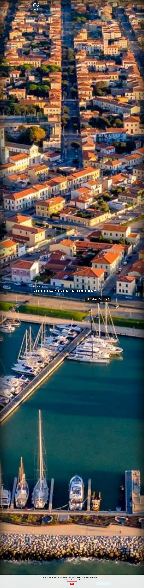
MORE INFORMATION (72, 581)
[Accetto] (72, 585)
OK (72, 583)
